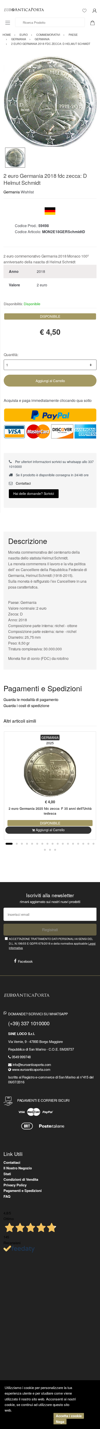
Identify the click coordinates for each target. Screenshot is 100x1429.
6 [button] (37, 844)
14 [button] (78, 844)
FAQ (6, 1196)
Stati (7, 1173)
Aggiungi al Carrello (50, 380)
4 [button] (27, 844)
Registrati (50, 929)
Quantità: (11, 354)
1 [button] (9, 844)
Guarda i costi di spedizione (26, 705)
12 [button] (68, 844)
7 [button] (42, 844)
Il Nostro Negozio (17, 1168)
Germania (11, 192)
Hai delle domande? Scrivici (33, 493)
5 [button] (32, 844)
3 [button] (22, 844)
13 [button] (73, 844)
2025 (50, 743)
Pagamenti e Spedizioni (22, 1190)
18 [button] (45, 850)
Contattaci (23, 483)
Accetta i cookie (69, 1415)
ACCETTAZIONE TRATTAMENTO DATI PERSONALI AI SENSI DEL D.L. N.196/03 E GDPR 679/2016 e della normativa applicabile (52, 943)
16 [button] (88, 844)
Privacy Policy (15, 1185)
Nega (60, 1421)
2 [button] (17, 844)
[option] (50, 101)
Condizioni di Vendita (20, 1179)
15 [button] (83, 844)
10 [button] (58, 844)
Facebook (25, 961)
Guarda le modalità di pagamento (30, 699)
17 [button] (93, 844)
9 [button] (52, 844)
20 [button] (55, 850)
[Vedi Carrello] (94, 22)
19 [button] (50, 850)
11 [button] (63, 844)
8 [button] (47, 844)
